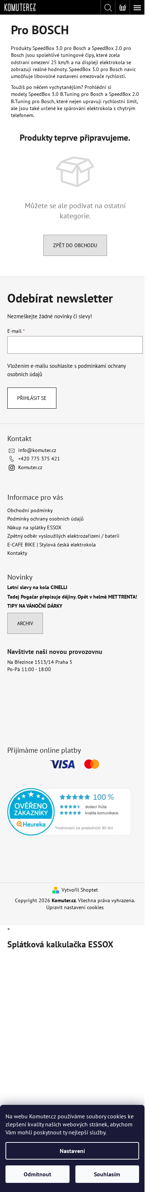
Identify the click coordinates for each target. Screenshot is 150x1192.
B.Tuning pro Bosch (32, 101)
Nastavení (72, 1150)
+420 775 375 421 (39, 458)
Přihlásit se (32, 398)
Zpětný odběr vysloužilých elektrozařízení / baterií (63, 536)
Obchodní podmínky (30, 510)
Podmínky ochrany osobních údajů (45, 518)
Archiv (25, 623)
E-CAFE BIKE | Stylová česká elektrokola (51, 544)
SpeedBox (120, 94)
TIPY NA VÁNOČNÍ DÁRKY (34, 606)
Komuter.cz (30, 467)
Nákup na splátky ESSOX (34, 527)
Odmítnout (37, 1174)
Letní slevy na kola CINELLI (37, 587)
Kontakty (17, 553)
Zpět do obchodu (75, 245)
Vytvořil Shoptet (80, 890)
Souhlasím (107, 1174)
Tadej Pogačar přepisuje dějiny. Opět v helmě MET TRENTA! (72, 597)
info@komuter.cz (37, 450)
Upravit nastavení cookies (75, 907)
